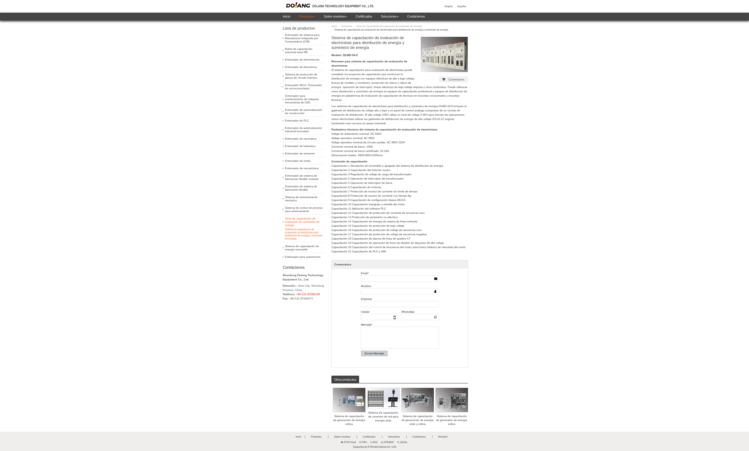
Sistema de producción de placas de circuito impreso (301, 76)
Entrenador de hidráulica (300, 146)
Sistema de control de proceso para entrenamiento (304, 209)
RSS (375, 442)
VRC (364, 442)
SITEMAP (388, 442)
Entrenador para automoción (302, 256)
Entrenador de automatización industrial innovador (303, 129)
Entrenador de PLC (297, 120)
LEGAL (403, 442)
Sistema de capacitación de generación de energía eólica (349, 420)
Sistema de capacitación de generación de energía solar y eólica (418, 420)
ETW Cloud (349, 442)
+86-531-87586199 (308, 294)
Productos (346, 26)
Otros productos (345, 379)
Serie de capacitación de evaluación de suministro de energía (389, 26)
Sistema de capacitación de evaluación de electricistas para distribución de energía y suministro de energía (304, 234)
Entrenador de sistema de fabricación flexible (301, 188)
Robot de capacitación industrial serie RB (298, 50)
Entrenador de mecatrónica (302, 168)
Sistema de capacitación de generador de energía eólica (451, 420)
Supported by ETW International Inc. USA (374, 447)
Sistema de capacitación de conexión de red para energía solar (383, 416)
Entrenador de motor (298, 160)
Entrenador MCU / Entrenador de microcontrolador (303, 87)
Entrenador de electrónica (301, 67)
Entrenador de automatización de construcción (303, 111)
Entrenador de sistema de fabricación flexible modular (302, 177)
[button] (307, 16)
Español (461, 6)
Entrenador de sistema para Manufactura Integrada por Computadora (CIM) (302, 38)
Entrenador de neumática (300, 138)
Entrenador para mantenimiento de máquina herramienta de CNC (302, 99)
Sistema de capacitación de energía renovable (302, 248)
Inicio (334, 26)
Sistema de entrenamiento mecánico (301, 199)
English (449, 6)
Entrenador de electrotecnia (302, 59)
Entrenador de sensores (300, 153)
